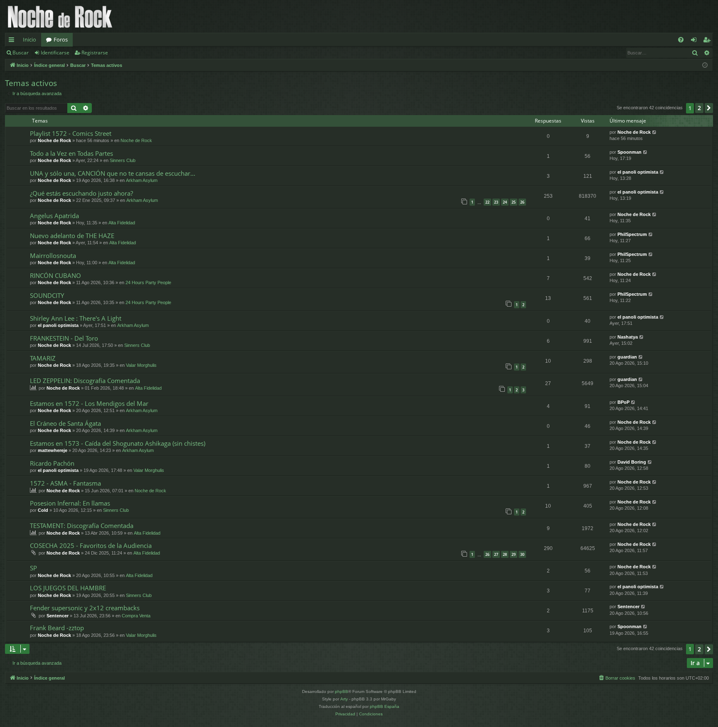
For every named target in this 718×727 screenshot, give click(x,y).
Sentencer (58, 615)
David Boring (631, 461)
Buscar (20, 52)
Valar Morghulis (141, 365)
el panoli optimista (637, 171)
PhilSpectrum (632, 234)
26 (522, 202)
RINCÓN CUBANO (55, 275)
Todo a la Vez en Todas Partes (71, 153)
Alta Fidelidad (121, 222)
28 (505, 554)
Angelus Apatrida (54, 215)
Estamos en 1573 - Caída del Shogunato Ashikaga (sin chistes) (117, 443)
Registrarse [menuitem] (708, 41)
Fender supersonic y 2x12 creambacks (85, 608)
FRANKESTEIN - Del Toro (64, 338)
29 (513, 554)
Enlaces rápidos (13, 41)
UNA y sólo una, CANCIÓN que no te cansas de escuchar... (112, 173)
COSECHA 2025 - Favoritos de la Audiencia (91, 545)
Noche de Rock (54, 140)
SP (33, 568)
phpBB (341, 691)
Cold (43, 510)
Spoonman (629, 152)
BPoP (623, 402)
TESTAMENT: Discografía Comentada (81, 525)
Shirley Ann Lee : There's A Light (75, 318)
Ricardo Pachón (52, 463)
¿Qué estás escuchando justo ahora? (81, 193)
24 (505, 202)
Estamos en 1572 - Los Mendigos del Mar (89, 403)
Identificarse (55, 52)
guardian (627, 356)
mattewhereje (52, 450)
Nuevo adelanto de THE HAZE (72, 235)
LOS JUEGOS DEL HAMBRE (68, 588)
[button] (709, 108)
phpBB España (384, 706)
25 (513, 202)
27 (496, 554)
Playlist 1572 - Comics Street (70, 133)
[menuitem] (680, 40)
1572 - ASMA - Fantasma (65, 483)
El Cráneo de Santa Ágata (65, 423)
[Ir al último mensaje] (654, 132)
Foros (61, 39)
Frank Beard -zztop (57, 628)
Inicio (29, 39)
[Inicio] (60, 16)
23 (496, 202)
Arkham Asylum (141, 180)
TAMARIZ (43, 358)
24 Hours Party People (148, 282)
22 (487, 202)
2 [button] (699, 108)
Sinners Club (122, 160)
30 (522, 554)
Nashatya (627, 336)
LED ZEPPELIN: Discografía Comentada (85, 380)
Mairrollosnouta (53, 255)
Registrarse (94, 52)
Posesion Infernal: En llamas (70, 503)
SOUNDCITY (47, 295)
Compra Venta (136, 615)
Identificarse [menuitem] (695, 41)
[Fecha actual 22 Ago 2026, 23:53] (705, 65)
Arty (344, 699)
